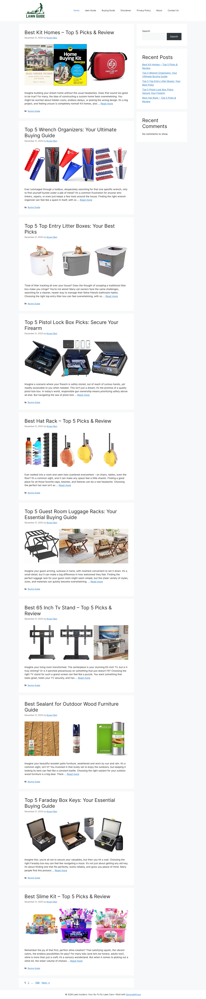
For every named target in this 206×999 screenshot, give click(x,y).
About (159, 10)
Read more (107, 103)
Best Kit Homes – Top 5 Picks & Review (69, 32)
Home (76, 10)
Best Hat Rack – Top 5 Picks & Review (68, 421)
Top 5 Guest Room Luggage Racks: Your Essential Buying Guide (71, 514)
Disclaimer (126, 10)
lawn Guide (90, 10)
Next (46, 982)
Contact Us (173, 10)
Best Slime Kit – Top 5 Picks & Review (67, 896)
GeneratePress (133, 994)
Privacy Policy (144, 10)
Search (146, 31)
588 (37, 982)
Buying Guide (108, 10)
